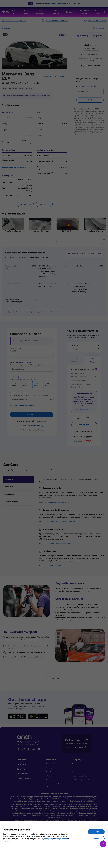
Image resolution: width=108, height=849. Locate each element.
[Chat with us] (103, 844)
